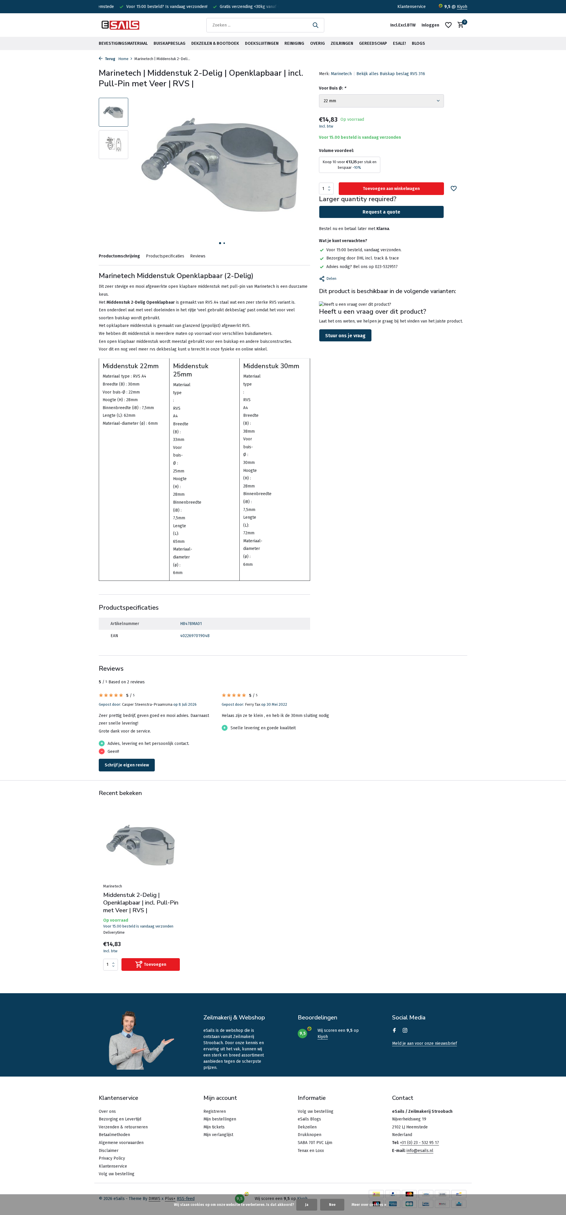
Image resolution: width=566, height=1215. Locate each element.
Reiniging (294, 43)
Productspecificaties (165, 256)
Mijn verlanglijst (218, 1134)
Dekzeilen (307, 1127)
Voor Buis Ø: (332, 88)
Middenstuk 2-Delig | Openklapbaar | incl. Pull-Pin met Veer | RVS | (140, 902)
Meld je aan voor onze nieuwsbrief (424, 1043)
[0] (459, 25)
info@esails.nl (420, 1150)
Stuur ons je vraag (345, 335)
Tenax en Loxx (311, 1150)
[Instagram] (405, 1030)
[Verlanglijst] (448, 25)
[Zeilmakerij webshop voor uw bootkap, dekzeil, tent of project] (121, 25)
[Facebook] (394, 1030)
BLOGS (418, 43)
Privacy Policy (112, 1158)
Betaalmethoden (114, 1134)
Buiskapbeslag (169, 43)
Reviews (197, 256)
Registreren (214, 1111)
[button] (220, 243)
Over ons (107, 1111)
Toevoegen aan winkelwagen (391, 188)
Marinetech (341, 73)
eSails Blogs (309, 1119)
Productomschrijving (119, 256)
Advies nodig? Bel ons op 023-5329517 (362, 266)
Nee (332, 1205)
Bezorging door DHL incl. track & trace (362, 258)
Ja (306, 1205)
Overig (317, 43)
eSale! (399, 43)
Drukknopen (309, 1134)
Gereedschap (373, 43)
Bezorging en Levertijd (120, 1119)
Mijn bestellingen (219, 1119)
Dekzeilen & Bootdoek (215, 43)
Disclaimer (109, 1150)
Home (123, 59)
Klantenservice (411, 6)
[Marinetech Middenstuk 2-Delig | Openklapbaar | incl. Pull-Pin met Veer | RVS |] (141, 846)
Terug (109, 59)
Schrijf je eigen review (127, 765)
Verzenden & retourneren (123, 1127)
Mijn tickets (214, 1127)
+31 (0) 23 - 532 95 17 (419, 1142)
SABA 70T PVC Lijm (315, 1142)
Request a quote (381, 212)
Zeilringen (342, 43)
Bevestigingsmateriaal (123, 43)
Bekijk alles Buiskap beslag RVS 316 (390, 73)
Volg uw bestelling (116, 1173)
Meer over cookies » (369, 1205)
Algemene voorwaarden (121, 1142)
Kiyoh (462, 6)
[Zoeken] (315, 25)
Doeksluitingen (262, 43)
